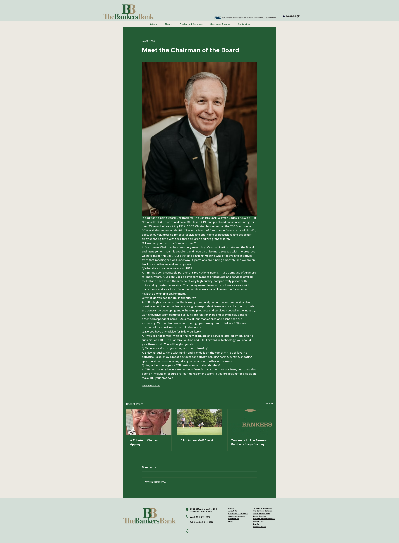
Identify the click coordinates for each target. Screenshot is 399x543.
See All (269, 403)
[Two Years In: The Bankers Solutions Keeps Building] (250, 422)
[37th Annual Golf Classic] (199, 422)
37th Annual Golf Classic (197, 440)
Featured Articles (151, 385)
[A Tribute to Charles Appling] (148, 422)
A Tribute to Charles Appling (144, 442)
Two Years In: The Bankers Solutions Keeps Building (249, 442)
